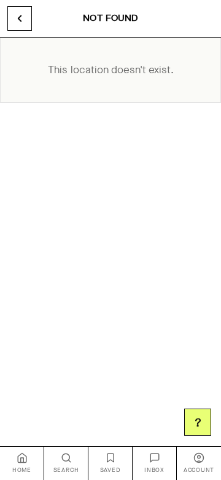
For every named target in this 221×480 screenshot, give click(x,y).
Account (199, 470)
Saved (110, 470)
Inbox (154, 470)
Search (66, 470)
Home (21, 470)
